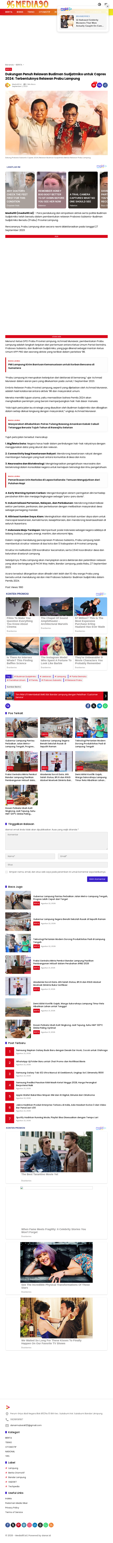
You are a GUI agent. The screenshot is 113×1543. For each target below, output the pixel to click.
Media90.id (16, 84)
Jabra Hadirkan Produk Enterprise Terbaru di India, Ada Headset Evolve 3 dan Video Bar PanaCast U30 (61, 1106)
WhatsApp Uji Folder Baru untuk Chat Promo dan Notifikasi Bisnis (50, 1061)
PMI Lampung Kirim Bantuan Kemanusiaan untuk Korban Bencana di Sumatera (51, 366)
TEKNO (8, 1442)
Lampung (61, 676)
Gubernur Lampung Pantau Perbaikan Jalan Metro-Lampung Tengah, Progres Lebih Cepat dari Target (19, 743)
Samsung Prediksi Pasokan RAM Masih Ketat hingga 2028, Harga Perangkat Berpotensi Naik (56, 1084)
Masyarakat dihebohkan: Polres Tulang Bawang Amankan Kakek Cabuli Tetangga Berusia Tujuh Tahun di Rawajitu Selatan (53, 425)
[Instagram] (29, 1525)
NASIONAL (10, 1451)
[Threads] (40, 1525)
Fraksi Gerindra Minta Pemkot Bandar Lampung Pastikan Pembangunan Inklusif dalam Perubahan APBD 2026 (21, 777)
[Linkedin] (35, 1525)
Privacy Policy (12, 1507)
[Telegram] (99, 705)
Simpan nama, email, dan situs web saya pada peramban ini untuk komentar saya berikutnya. (57, 871)
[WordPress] (24, 1525)
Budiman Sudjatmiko (26, 676)
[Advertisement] (59, 39)
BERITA (8, 69)
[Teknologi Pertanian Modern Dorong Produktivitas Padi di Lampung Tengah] (91, 727)
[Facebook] (87, 705)
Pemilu (34, 680)
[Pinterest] (18, 1525)
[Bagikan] (105, 85)
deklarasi (46, 676)
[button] (99, 4)
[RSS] (51, 1525)
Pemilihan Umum (17, 680)
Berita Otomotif (16, 1472)
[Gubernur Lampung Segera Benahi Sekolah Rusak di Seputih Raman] (56, 727)
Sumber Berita (14, 686)
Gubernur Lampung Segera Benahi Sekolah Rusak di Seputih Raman (54, 743)
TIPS (7, 1456)
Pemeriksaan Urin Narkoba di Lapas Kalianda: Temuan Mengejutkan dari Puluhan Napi (54, 481)
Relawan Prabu (74, 680)
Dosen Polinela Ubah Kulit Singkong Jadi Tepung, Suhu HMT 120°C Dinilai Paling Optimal (20, 811)
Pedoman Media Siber (16, 1503)
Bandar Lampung (17, 1477)
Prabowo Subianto (53, 680)
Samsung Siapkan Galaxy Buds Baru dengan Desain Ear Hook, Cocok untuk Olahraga (62, 1050)
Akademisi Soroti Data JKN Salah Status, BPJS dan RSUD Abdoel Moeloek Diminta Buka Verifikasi (56, 777)
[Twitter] (93, 705)
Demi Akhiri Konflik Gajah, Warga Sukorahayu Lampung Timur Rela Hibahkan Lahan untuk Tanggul (91, 777)
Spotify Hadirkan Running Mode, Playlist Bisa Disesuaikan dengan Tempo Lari (57, 1117)
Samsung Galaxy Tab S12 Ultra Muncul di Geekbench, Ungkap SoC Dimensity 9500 (60, 1072)
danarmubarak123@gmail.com (26, 1425)
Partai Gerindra (79, 676)
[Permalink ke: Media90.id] (8, 85)
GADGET (12, 1481)
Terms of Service (14, 1512)
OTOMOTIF (10, 1446)
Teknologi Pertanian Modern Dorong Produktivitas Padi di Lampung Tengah (90, 743)
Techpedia (13, 1486)
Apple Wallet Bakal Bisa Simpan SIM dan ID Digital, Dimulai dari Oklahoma (55, 1095)
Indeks (8, 1498)
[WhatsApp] (105, 705)
